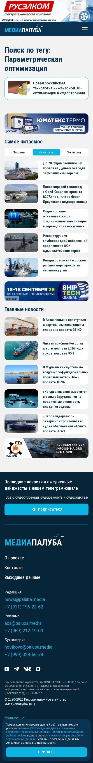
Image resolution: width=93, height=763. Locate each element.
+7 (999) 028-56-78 (24, 654)
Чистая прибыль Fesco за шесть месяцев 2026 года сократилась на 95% (63, 348)
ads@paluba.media (23, 623)
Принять (46, 752)
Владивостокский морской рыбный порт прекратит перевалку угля (64, 265)
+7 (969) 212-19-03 (24, 630)
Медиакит (12, 717)
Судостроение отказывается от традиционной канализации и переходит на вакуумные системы (65, 219)
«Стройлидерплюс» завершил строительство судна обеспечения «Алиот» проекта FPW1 (64, 423)
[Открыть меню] (83, 29)
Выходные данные (22, 577)
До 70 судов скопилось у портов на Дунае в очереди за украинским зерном (64, 168)
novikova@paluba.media (28, 647)
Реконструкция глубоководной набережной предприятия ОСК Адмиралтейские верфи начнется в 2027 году (65, 243)
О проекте (14, 558)
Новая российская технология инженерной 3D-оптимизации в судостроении (59, 88)
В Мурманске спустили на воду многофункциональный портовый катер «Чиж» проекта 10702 (65, 374)
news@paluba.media (25, 599)
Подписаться (50, 509)
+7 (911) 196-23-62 (24, 607)
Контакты (14, 567)
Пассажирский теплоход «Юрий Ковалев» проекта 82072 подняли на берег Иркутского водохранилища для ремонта (65, 194)
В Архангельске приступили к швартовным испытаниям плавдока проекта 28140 (65, 325)
